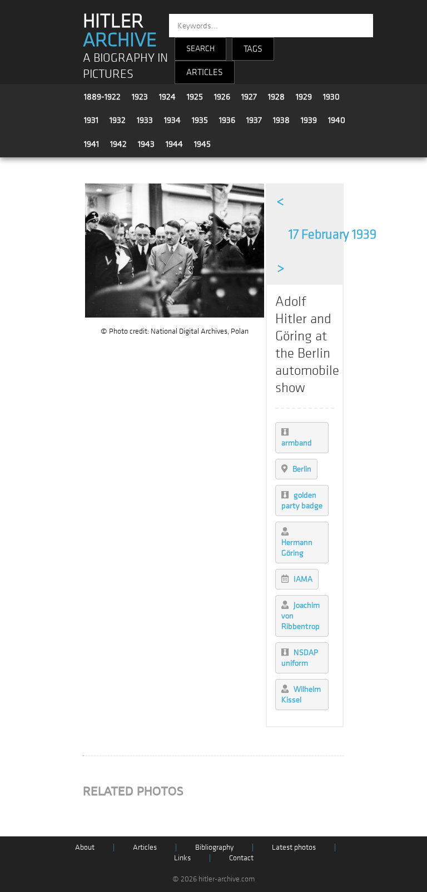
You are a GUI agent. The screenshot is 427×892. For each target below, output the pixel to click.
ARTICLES (204, 72)
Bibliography (214, 847)
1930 (331, 96)
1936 (227, 120)
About (85, 847)
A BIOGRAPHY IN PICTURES (125, 66)
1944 (174, 144)
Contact (241, 858)
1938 (281, 120)
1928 (276, 96)
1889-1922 (102, 96)
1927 (249, 96)
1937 (254, 120)
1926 (222, 96)
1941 (91, 144)
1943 (146, 144)
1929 (304, 96)
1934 (172, 120)
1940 (336, 120)
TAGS (253, 48)
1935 (200, 120)
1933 (145, 120)
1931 (91, 120)
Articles (145, 847)
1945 (202, 144)
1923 (140, 96)
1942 (118, 144)
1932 (118, 120)
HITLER (120, 30)
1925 (195, 96)
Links (182, 858)
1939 (309, 120)
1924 (167, 96)
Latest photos (294, 847)
